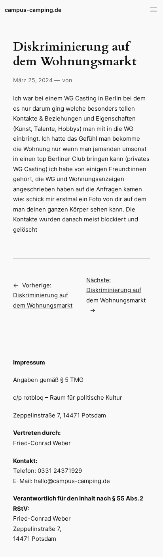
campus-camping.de (33, 9)
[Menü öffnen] (153, 9)
